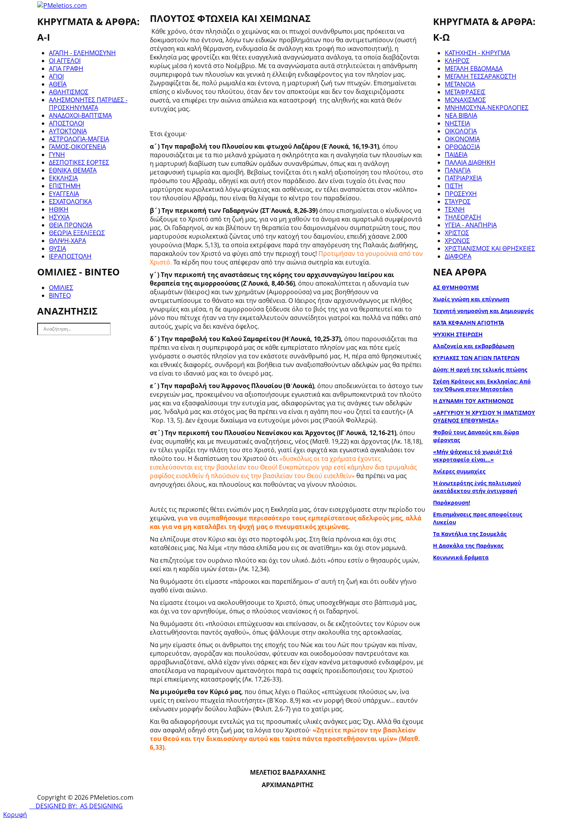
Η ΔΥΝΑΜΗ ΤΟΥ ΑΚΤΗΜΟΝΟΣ (473, 401)
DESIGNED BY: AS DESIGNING (76, 806)
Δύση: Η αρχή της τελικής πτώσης (480, 369)
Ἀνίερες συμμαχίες (459, 471)
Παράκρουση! (451, 502)
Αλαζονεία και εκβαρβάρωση (473, 346)
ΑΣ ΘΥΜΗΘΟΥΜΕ (456, 287)
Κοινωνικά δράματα (461, 557)
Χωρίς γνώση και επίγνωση (471, 299)
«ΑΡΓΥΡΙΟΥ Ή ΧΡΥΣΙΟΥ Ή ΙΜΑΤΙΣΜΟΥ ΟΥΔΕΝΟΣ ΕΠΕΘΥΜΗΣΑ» (484, 416)
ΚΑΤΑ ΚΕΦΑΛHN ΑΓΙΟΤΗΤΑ (468, 322)
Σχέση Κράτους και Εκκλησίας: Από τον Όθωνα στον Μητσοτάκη (482, 385)
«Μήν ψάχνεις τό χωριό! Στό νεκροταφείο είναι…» (472, 455)
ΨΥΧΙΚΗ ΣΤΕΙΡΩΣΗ (458, 334)
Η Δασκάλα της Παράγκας (468, 545)
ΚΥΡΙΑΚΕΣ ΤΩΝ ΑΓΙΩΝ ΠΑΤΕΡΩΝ (476, 358)
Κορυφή (15, 814)
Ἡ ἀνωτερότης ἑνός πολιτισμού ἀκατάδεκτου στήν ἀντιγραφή (477, 487)
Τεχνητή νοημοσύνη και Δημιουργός (483, 311)
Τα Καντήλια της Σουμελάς (470, 534)
